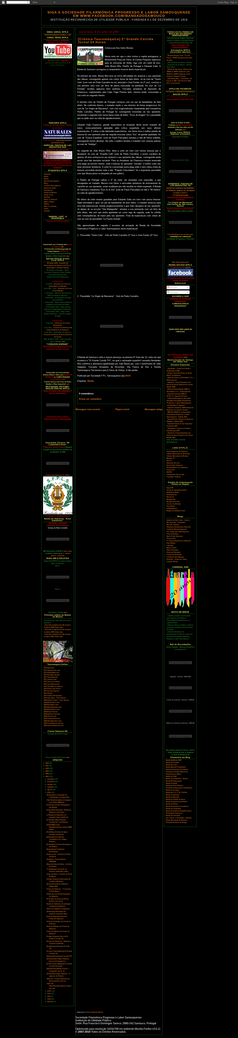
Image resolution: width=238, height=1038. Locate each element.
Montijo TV (171, 458)
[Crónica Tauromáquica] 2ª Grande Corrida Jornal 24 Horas (115, 40)
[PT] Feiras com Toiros (52, 688)
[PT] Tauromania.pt (51, 677)
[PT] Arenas (48, 693)
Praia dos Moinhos (174, 552)
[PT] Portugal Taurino (52, 675)
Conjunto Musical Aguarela (177, 529)
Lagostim (170, 545)
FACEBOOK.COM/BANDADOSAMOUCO (180, 92)
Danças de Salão (50, 188)
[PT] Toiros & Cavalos (52, 681)
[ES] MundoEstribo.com (52, 707)
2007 (47, 776)
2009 (47, 771)
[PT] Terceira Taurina (51, 691)
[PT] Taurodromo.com (52, 670)
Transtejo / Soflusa (174, 477)
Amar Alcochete (172, 534)
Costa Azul (171, 470)
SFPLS (46, 204)
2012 (47, 763)
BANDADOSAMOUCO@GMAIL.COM (58, 35)
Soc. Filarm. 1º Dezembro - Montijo (179, 818)
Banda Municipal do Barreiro (176, 820)
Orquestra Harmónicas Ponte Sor (179, 527)
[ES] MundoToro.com (51, 702)
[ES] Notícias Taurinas (52, 714)
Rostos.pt (170, 497)
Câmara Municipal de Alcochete (178, 454)
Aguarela (47, 174)
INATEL (169, 472)
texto (65, 551)
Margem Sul (171, 499)
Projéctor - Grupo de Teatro (177, 559)
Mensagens (173, 287)
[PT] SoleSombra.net (51, 672)
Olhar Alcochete (172, 550)
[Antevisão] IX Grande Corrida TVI (59, 956)
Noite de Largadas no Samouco (58, 909)
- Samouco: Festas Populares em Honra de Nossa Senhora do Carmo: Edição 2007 (180, 435)
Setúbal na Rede (173, 492)
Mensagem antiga (153, 409)
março (49, 999)
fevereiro (50, 1001)
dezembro (51, 779)
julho (49, 792)
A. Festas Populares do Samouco (179, 541)
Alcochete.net (172, 494)
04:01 (128, 376)
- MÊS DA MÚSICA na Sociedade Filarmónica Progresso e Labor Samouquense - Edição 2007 (179, 414)
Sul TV (169, 461)
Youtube (47, 211)
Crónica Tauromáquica (52, 185)
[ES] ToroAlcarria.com (52, 718)
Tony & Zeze (171, 538)
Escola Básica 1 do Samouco (177, 467)
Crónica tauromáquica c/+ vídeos (57, 475)
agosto (50, 789)
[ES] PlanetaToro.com (52, 709)
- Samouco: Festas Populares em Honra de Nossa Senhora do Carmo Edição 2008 (180, 384)
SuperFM (170, 488)
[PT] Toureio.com (50, 679)
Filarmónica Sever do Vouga (176, 822)
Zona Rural (171, 506)
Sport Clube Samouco (175, 465)
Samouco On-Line (173, 463)
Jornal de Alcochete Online (177, 490)
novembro (51, 781)
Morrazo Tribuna (173, 524)
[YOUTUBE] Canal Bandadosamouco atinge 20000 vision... (59, 827)
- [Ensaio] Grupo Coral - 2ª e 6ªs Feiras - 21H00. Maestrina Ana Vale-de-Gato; (180, 58)
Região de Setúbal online (176, 511)
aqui (67, 256)
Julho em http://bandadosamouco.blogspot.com (59, 986)
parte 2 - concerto (57, 556)
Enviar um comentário (90, 399)
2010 (47, 768)
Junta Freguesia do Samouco (177, 451)
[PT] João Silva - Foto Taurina (55, 698)
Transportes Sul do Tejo (175, 474)
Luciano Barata (172, 561)
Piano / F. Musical (50, 199)
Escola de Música (50, 192)
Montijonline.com (173, 501)
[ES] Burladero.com (51, 705)
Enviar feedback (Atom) (94, 1012)
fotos (70, 551)
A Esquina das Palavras (175, 557)
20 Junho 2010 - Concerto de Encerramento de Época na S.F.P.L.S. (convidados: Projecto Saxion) (57, 265)
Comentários (173, 292)
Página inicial (122, 409)
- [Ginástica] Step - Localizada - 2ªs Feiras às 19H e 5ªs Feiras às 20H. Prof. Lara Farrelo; (179, 81)
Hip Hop (47, 197)
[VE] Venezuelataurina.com (53, 725)
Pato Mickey (171, 543)
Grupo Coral (48, 195)
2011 (47, 766)
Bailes (46, 176)
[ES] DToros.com (50, 716)
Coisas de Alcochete (174, 554)
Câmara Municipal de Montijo (177, 456)
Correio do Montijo (174, 504)
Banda (46, 179)
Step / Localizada (50, 206)
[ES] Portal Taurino (51, 712)
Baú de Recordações (51, 181)
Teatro (46, 208)
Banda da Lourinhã (173, 815)
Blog (45, 183)
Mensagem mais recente (88, 409)
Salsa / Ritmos (49, 202)
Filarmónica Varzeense (174, 813)
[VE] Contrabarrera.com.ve (53, 723)
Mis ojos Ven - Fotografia (176, 522)
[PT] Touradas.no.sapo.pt (53, 686)
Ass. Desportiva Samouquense (178, 531)
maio (49, 993)
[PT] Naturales (49, 668)
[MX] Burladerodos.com (52, 721)
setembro (51, 787)
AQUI (185, 357)
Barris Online (171, 548)
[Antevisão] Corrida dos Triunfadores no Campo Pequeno (57, 839)
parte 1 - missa (64, 553)
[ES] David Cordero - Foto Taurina (56, 700)
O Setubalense (172, 508)
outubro (50, 784)
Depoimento (48, 190)
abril (49, 996)
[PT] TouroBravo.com (52, 684)
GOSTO (188, 268)
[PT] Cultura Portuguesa (53, 695)
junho (49, 991)
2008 (47, 774)
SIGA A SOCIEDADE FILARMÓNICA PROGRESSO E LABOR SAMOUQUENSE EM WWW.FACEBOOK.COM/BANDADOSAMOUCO (119, 14)
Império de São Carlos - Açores (178, 520)
